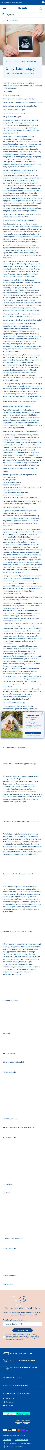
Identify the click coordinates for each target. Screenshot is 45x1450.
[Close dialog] (42, 713)
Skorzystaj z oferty (33, 733)
